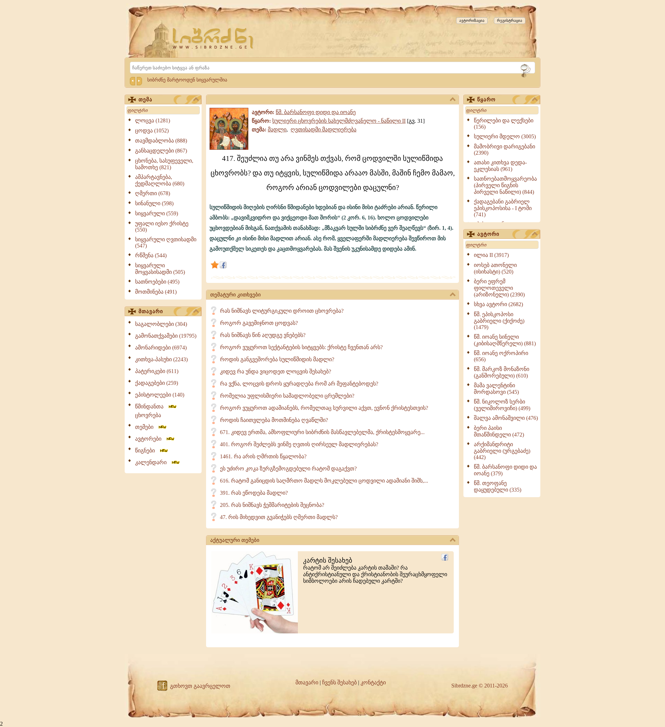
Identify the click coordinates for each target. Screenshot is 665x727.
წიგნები (147, 450)
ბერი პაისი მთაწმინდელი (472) (499, 431)
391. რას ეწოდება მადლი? (254, 493)
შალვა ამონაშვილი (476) (506, 418)
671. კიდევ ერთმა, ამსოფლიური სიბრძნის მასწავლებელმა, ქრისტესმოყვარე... (322, 432)
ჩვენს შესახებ (339, 682)
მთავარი (151, 311)
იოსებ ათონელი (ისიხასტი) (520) (495, 268)
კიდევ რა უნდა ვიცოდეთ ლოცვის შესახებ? (275, 371)
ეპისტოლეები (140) (159, 395)
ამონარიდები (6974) (161, 347)
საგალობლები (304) (161, 324)
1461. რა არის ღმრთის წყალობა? (263, 456)
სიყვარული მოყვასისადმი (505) (160, 268)
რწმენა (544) (151, 255)
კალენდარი (153, 462)
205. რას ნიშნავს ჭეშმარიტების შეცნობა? (272, 505)
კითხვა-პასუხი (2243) (161, 359)
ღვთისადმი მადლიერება (323, 129)
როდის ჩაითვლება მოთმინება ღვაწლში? (274, 420)
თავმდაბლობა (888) (161, 141)
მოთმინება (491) (156, 292)
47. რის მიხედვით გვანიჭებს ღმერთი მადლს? (279, 517)
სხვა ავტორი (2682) (498, 304)
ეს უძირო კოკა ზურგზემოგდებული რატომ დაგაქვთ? (288, 468)
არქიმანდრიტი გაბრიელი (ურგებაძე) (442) (502, 450)
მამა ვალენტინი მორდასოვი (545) (496, 388)
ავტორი (488, 234)
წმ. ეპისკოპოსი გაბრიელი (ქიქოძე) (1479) (499, 320)
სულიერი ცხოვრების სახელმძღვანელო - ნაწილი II (339, 121)
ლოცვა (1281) (152, 120)
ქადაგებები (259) (156, 383)
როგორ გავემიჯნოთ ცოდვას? (259, 323)
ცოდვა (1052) (152, 130)
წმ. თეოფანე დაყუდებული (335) (497, 486)
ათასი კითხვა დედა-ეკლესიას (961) (500, 165)
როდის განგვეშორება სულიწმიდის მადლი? (277, 359)
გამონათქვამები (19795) (165, 336)
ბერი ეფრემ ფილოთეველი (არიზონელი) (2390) (499, 287)
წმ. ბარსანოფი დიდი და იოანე (316, 112)
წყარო (486, 99)
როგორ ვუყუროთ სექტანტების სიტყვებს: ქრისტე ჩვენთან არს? (301, 347)
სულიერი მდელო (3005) (505, 136)
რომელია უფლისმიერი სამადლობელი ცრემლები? (287, 396)
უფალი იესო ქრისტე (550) (161, 226)
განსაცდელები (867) (161, 151)
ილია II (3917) (491, 255)
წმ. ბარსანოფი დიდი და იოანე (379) (505, 470)
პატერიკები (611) (156, 371)
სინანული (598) (154, 203)
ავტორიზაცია (472, 20)
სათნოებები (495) (157, 282)
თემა (145, 99)
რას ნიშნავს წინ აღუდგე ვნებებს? (262, 335)
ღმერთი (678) (152, 193)
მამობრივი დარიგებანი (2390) (504, 150)
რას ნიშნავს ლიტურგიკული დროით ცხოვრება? (282, 311)
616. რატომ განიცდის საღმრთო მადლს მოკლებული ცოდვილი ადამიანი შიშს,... (324, 481)
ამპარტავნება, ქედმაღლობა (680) (159, 180)
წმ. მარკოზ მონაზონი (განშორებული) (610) (501, 372)
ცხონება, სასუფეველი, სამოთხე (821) (164, 164)
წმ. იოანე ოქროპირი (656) (501, 356)
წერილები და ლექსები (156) (503, 124)
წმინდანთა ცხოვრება (151, 411)
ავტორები (150, 439)
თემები (146, 427)
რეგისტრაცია (509, 20)
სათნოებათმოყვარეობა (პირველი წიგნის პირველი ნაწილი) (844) (505, 185)
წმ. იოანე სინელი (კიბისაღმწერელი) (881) (505, 340)
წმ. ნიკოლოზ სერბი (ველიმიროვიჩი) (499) (502, 405)
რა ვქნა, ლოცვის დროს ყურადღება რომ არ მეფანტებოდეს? (299, 384)
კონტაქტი (373, 682)
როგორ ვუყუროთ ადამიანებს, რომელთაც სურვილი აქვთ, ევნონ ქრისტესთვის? (324, 408)
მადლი (277, 129)
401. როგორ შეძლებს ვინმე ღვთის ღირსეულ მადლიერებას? (299, 444)
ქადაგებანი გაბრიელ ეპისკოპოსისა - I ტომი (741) (503, 208)
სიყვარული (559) (156, 213)
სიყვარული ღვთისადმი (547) (165, 242)
